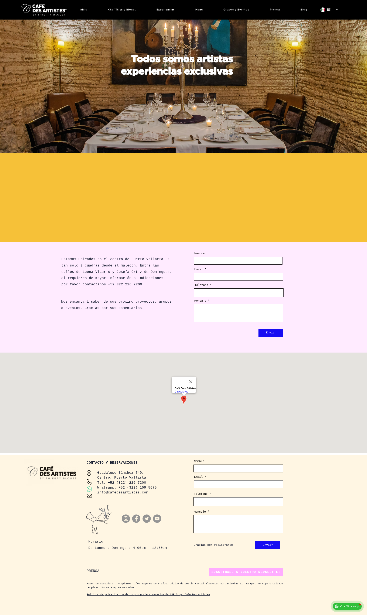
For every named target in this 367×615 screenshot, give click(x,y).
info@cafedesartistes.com (122, 493)
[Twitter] (147, 518)
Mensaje (200, 300)
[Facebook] (136, 518)
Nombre (199, 253)
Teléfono (201, 284)
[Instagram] (126, 518)
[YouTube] (157, 518)
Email (198, 269)
